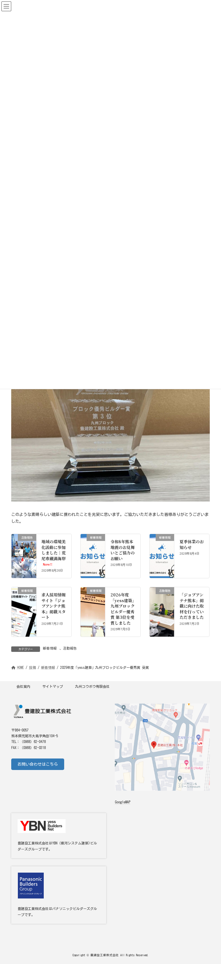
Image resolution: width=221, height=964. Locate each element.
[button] (37, 764)
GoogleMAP (122, 802)
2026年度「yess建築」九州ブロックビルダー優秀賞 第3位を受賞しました (122, 609)
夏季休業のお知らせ (192, 544)
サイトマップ (52, 686)
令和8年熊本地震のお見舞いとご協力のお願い (122, 550)
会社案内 (23, 686)
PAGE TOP (209, 928)
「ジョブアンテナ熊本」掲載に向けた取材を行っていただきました (192, 606)
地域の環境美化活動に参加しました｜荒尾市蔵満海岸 (53, 553)
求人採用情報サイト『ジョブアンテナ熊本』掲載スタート (53, 606)
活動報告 (70, 648)
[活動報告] (24, 551)
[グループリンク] (58, 895)
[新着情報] (93, 546)
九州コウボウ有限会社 (92, 686)
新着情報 (50, 648)
